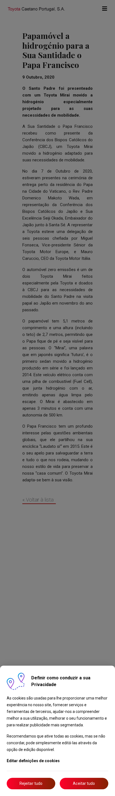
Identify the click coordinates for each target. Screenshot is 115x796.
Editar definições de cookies (33, 761)
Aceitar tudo (84, 783)
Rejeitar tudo (31, 783)
